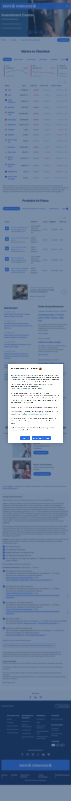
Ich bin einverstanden (41, 438)
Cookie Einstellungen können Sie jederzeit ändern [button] (26, 388)
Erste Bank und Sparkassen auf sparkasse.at (34, 414)
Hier (35, 377)
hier (30, 430)
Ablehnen (25, 438)
